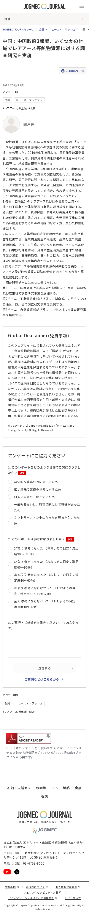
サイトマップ (73, 898)
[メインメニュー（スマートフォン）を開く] (81, 6)
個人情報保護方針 (68, 887)
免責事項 (12, 887)
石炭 (44, 796)
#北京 (32, 108)
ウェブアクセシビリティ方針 (43, 892)
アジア (7, 91)
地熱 (66, 788)
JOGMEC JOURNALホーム (19, 29)
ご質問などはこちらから (42, 679)
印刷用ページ (74, 71)
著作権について (37, 887)
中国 (15, 91)
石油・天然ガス (19, 788)
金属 (7, 19)
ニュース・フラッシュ (62, 29)
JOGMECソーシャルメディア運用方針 (32, 898)
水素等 (41, 788)
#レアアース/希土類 (15, 108)
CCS (54, 788)
